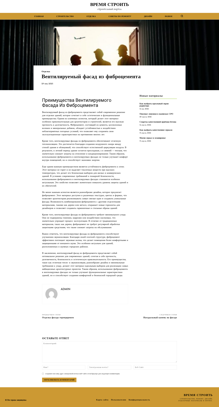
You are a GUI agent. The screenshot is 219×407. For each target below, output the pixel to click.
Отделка (46, 72)
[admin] (51, 294)
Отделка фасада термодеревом (58, 318)
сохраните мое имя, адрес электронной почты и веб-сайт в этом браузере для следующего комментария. (82, 373)
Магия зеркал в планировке (153, 138)
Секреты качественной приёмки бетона (158, 122)
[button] (182, 16)
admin (65, 289)
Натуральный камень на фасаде (160, 318)
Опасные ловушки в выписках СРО (156, 114)
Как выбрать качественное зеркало (156, 130)
